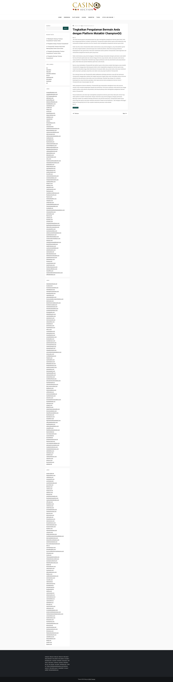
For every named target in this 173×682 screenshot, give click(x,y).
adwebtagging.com (51, 250)
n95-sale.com (49, 502)
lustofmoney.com (50, 265)
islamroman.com (50, 521)
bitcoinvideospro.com (51, 130)
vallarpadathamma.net (51, 151)
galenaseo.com (50, 608)
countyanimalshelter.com (52, 248)
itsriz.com (48, 124)
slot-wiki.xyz (49, 604)
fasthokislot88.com (51, 373)
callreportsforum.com (51, 456)
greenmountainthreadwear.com (53, 232)
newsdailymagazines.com (52, 291)
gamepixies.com (50, 369)
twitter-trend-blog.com (51, 534)
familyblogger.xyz (50, 382)
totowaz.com (49, 240)
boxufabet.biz (49, 437)
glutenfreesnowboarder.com (53, 409)
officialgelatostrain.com (52, 422)
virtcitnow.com (49, 505)
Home (60, 17)
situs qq (51, 656)
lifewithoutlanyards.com (52, 562)
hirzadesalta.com (50, 312)
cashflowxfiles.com (51, 181)
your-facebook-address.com (53, 443)
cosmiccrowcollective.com (52, 132)
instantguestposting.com (52, 623)
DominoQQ (67, 17)
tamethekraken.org (50, 401)
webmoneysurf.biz (50, 583)
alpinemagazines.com (51, 530)
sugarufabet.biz (50, 435)
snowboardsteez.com (51, 177)
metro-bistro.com (50, 568)
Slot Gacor (75, 17)
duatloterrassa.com (51, 395)
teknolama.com (50, 155)
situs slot (48, 71)
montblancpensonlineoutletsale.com (55, 536)
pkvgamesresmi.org (53, 670)
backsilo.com (49, 219)
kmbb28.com (49, 454)
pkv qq (48, 75)
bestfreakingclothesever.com (53, 225)
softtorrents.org (50, 392)
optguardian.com (50, 321)
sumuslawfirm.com (51, 229)
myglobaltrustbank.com (52, 610)
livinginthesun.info (50, 122)
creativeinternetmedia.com (52, 500)
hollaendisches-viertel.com (52, 559)
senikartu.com (49, 117)
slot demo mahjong (51, 73)
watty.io (48, 121)
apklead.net (49, 464)
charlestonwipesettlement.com (53, 242)
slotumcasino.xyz (50, 595)
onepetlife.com (49, 428)
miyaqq (66, 668)
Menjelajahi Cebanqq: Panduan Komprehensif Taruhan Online (54, 39)
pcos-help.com (49, 485)
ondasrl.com (49, 405)
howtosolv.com (50, 570)
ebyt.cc (48, 545)
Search (48, 25)
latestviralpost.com (50, 166)
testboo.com (49, 574)
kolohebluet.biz (50, 585)
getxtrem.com (49, 185)
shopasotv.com (50, 619)
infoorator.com (49, 553)
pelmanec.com (49, 98)
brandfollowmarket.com (52, 244)
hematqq (59, 660)
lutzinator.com (49, 403)
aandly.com (49, 642)
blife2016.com (49, 407)
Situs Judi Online (107, 17)
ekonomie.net (49, 625)
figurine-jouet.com (50, 441)
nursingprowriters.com (51, 231)
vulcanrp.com (49, 532)
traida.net (48, 564)
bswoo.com (49, 644)
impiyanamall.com (50, 320)
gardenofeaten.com (51, 172)
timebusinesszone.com (51, 267)
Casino (84, 17)
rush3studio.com (50, 105)
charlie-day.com (50, 202)
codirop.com (49, 488)
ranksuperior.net (50, 251)
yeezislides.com (50, 295)
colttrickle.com (49, 477)
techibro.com (49, 528)
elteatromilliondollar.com (52, 147)
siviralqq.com (49, 221)
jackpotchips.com (50, 376)
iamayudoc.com (50, 354)
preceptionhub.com (51, 293)
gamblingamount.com (51, 257)
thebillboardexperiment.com (53, 430)
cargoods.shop (49, 126)
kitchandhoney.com (51, 566)
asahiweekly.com (50, 359)
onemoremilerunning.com (52, 176)
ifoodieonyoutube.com (51, 304)
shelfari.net (49, 591)
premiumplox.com (50, 578)
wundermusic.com (50, 340)
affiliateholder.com (50, 274)
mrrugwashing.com (51, 212)
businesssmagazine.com (52, 498)
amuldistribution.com (51, 337)
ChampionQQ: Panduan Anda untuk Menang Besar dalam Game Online (55, 47)
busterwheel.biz (50, 589)
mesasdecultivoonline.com (52, 162)
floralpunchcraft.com (51, 195)
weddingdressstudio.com (52, 576)
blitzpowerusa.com (50, 170)
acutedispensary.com (51, 234)
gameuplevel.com (50, 333)
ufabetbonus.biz (50, 636)
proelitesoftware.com (51, 378)
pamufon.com (49, 397)
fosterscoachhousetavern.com (53, 160)
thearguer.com (49, 191)
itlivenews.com (49, 631)
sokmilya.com (49, 458)
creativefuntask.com (51, 346)
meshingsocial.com (51, 189)
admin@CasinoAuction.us (88, 25)
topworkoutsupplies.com (52, 308)
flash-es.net (49, 215)
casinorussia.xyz (50, 593)
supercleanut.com (50, 361)
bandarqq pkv (48, 660)
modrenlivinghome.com (52, 447)
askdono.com (49, 492)
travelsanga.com (50, 621)
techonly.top (49, 494)
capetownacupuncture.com (52, 128)
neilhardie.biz (49, 581)
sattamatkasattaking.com (52, 426)
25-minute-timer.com (51, 344)
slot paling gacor (54, 668)
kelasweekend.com (50, 638)
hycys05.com (49, 174)
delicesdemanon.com (51, 572)
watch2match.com (50, 606)
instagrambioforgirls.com (52, 179)
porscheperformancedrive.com (53, 399)
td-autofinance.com (51, 522)
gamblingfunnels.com (51, 483)
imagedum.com (50, 418)
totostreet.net (49, 323)
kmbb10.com (49, 183)
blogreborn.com (50, 504)
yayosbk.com (49, 579)
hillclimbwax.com (50, 259)
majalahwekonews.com (52, 94)
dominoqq (48, 81)
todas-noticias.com (50, 115)
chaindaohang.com (51, 547)
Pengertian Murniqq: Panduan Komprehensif (54, 57)
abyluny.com (49, 460)
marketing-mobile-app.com (52, 193)
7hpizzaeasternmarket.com (52, 557)
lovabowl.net (49, 285)
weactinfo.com (49, 187)
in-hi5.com (48, 111)
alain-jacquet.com (50, 134)
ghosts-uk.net (49, 490)
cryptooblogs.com (50, 331)
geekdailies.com (50, 451)
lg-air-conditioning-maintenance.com (55, 551)
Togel (98, 17)
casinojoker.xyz (50, 600)
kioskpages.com (50, 414)
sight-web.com (49, 517)
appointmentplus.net (51, 627)
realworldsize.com (50, 153)
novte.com (48, 555)
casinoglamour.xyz (50, 596)
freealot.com (49, 358)
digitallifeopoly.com (51, 314)
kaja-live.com (49, 513)
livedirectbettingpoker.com (52, 204)
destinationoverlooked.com (52, 255)
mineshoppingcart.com (51, 306)
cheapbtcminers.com (51, 350)
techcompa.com (50, 515)
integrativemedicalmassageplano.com (55, 210)
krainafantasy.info (50, 113)
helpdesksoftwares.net (51, 284)
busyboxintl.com (50, 141)
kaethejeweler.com (50, 424)
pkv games (49, 79)
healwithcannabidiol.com (52, 413)
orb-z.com (48, 158)
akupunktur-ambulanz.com (52, 540)
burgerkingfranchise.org (52, 149)
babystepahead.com (51, 253)
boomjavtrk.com (50, 462)
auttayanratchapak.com (52, 143)
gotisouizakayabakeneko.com (53, 136)
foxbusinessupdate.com (52, 206)
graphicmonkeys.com (51, 367)
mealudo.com (49, 200)
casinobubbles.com (51, 316)
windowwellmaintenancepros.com (54, 272)
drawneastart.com (50, 371)
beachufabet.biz (50, 432)
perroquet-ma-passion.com (52, 445)
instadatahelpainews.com (52, 449)
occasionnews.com (51, 263)
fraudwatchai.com (50, 327)
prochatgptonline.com (51, 509)
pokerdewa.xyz (49, 602)
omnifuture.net (49, 481)
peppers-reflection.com (51, 269)
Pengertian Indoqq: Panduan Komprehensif (58, 43)
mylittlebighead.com (51, 356)
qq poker (66, 658)
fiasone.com (49, 196)
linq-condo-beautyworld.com (53, 543)
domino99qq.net (50, 100)
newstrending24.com (51, 634)
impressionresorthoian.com (52, 223)
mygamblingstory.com (51, 92)
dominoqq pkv (49, 77)
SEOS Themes (91, 679)
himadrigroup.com (50, 519)
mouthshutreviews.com (52, 310)
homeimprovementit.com (52, 287)
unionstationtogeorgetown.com (53, 352)
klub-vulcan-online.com (51, 386)
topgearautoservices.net (52, 439)
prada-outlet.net (50, 473)
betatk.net (48, 640)
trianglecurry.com (50, 416)
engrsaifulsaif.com (50, 348)
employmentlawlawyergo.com (53, 612)
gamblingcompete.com (51, 496)
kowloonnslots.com (51, 526)
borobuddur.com (50, 339)
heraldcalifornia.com (51, 365)
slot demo (48, 69)
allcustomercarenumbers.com (53, 380)
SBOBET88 (91, 17)
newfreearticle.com (50, 168)
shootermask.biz (50, 587)
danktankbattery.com (51, 198)
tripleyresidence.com (51, 390)
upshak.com (49, 217)
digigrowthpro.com (50, 475)
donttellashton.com (51, 103)
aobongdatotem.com (51, 297)
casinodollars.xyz (50, 598)
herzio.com (49, 109)
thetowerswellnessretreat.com (53, 420)
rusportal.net (49, 119)
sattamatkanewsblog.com (52, 236)
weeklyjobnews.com (51, 246)
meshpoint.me (49, 138)
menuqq (47, 656)
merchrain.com (50, 452)
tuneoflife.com (49, 270)
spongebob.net (49, 139)
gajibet (46, 670)
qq (47, 68)
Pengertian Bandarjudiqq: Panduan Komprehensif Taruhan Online (55, 52)
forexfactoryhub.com (51, 511)
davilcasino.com (50, 325)
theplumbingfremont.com (52, 633)
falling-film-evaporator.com (52, 227)
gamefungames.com (51, 342)
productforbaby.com (51, 157)
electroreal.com (50, 301)
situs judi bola (48, 658)
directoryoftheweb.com (51, 102)
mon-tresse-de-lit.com (51, 433)
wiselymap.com (50, 507)
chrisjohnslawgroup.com (52, 384)
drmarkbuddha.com (51, 549)
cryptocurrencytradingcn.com (53, 238)
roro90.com (49, 107)
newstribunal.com (50, 289)
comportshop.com (50, 615)
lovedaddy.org (49, 208)
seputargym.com (50, 318)
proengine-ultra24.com (51, 560)
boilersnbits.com (50, 164)
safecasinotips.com (51, 375)
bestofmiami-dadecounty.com (53, 302)
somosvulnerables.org (51, 394)
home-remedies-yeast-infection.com (54, 299)
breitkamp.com (50, 388)
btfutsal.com (49, 486)
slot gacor (65, 656)
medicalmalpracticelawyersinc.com (54, 614)
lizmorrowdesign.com (51, 411)
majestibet (60, 668)
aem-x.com (49, 329)
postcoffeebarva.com (51, 145)
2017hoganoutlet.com (51, 96)
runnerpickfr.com (50, 479)
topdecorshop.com (50, 617)
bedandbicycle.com (51, 363)
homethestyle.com (50, 335)
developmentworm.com (52, 629)
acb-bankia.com (50, 214)
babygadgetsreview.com (52, 538)
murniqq (54, 660)
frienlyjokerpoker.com (51, 524)
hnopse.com (49, 261)
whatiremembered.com (51, 541)
